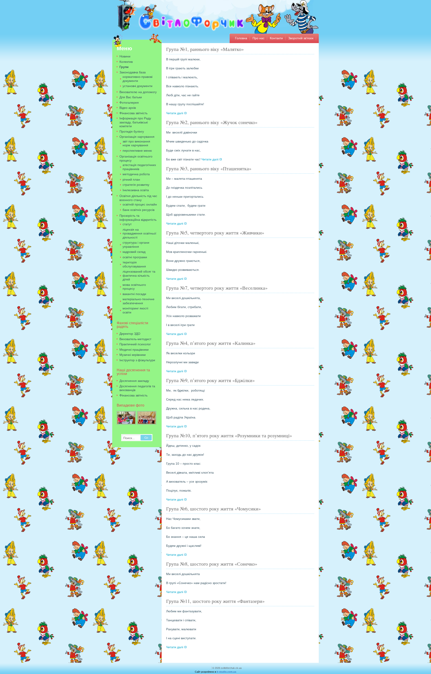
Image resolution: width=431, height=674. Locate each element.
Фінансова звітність (133, 113)
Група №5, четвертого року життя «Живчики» (215, 232)
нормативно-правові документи (137, 79)
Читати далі (174, 113)
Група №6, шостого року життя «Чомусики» (213, 508)
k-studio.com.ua (226, 671)
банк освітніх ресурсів (138, 210)
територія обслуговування (134, 264)
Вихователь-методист (135, 339)
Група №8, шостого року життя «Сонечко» (211, 563)
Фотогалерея (129, 102)
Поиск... (129, 438)
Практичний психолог (135, 344)
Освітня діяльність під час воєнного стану (138, 198)
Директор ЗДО (129, 333)
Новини (124, 56)
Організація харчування (136, 136)
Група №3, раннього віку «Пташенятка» (208, 168)
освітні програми (135, 257)
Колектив (126, 61)
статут (127, 224)
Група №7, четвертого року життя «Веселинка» (217, 287)
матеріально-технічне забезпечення (138, 301)
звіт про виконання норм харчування (136, 143)
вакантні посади (134, 294)
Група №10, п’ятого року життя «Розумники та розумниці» (229, 435)
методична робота (136, 174)
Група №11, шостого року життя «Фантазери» (215, 601)
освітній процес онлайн (140, 204)
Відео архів (127, 107)
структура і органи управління (136, 244)
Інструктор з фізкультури (137, 360)
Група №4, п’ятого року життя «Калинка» (210, 343)
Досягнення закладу (134, 381)
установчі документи (137, 86)
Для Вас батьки (130, 97)
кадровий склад (134, 252)
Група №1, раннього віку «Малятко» (205, 49)
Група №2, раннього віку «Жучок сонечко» (211, 122)
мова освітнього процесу (134, 287)
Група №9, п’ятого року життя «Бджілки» (210, 380)
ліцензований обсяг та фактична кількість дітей (139, 275)
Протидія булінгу (131, 131)
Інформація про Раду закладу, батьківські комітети (135, 122)
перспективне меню (137, 150)
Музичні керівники (132, 355)
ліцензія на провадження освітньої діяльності (139, 233)
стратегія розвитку (136, 184)
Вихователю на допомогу (138, 92)
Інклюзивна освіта (136, 190)
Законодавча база (132, 72)
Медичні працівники (134, 349)
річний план (131, 179)
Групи (124, 67)
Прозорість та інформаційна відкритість (137, 217)
